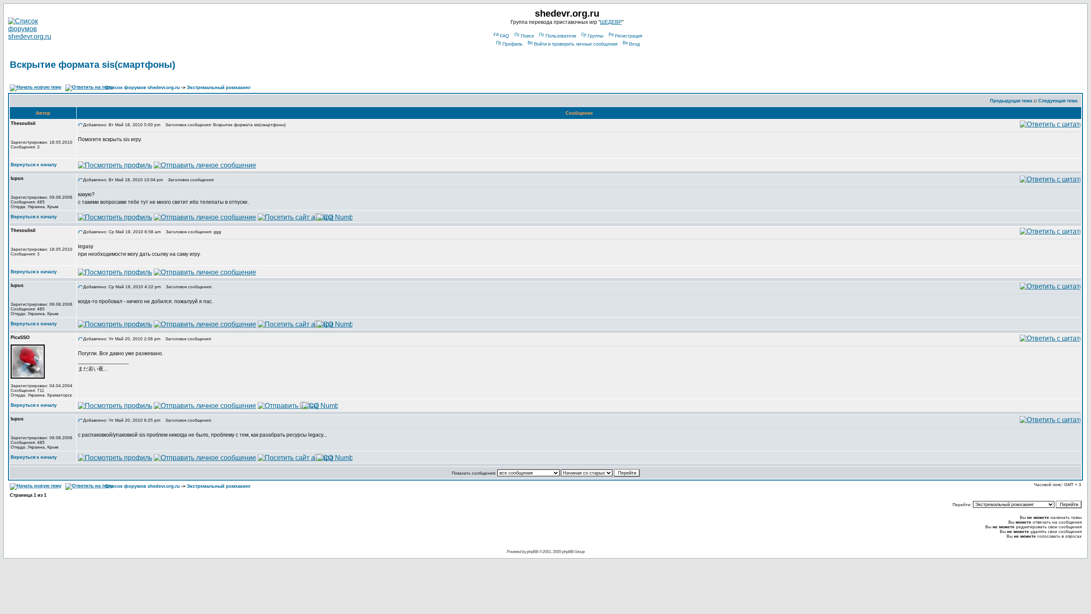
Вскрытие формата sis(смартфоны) (92, 64)
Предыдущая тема (1011, 100)
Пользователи (561, 35)
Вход (634, 43)
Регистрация (628, 35)
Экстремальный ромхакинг (219, 87)
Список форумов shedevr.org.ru (142, 87)
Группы (595, 35)
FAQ (504, 35)
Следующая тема (1057, 100)
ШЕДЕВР (611, 22)
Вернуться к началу (34, 164)
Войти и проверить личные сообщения (576, 43)
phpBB (532, 551)
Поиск (527, 35)
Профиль (512, 43)
